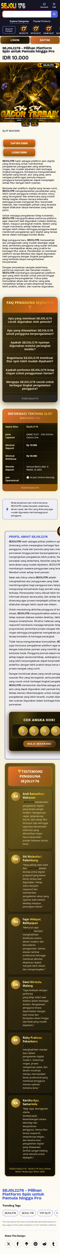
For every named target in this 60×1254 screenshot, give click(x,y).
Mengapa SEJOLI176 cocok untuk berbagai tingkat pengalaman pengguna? (30, 385)
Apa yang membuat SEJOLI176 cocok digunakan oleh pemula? (30, 320)
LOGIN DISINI (19, 152)
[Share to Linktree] (26, 1243)
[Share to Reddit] (44, 1243)
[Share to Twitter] (8, 1243)
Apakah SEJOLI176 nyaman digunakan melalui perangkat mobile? (29, 346)
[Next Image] (57, 93)
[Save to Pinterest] (35, 1243)
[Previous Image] (2, 93)
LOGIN (15, 40)
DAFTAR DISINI (19, 143)
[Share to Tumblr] (53, 1243)
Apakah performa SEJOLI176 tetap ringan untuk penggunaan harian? (30, 371)
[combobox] (27, 14)
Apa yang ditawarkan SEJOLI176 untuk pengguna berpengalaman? (30, 332)
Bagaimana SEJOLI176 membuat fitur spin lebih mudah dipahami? (30, 359)
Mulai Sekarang (39, 743)
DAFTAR (45, 40)
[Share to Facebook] (17, 1243)
